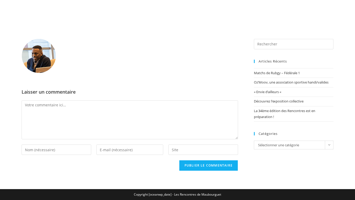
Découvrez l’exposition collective (279, 101)
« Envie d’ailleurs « (268, 91)
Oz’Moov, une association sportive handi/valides (291, 82)
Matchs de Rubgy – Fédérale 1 (277, 73)
